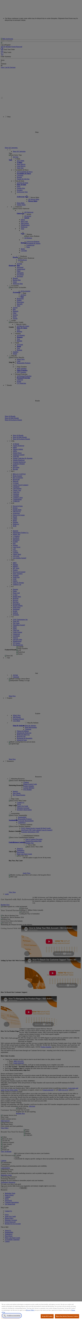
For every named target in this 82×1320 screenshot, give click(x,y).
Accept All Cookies (47, 1316)
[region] (41, 1310)
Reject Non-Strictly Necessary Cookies (67, 1316)
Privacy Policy (30, 1310)
